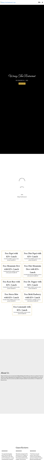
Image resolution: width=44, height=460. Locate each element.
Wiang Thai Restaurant (22, 196)
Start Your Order (22, 83)
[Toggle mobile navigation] (42, 2)
